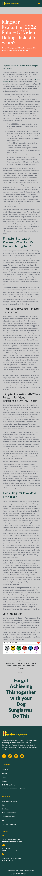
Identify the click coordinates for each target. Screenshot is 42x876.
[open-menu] (38, 3)
